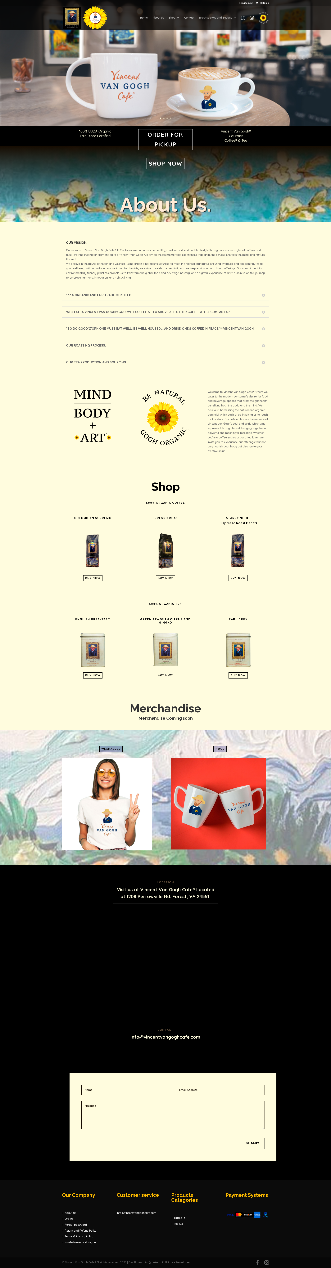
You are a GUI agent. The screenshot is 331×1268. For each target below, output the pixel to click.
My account (246, 3)
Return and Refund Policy (81, 1230)
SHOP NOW (165, 163)
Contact (189, 17)
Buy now (92, 578)
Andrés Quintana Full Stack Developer (164, 1262)
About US (70, 1213)
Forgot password (76, 1224)
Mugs (220, 748)
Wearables (111, 748)
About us (158, 17)
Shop (172, 17)
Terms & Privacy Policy (79, 1236)
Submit (253, 1143)
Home (144, 17)
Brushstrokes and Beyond (215, 17)
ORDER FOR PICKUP (165, 139)
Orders (69, 1219)
